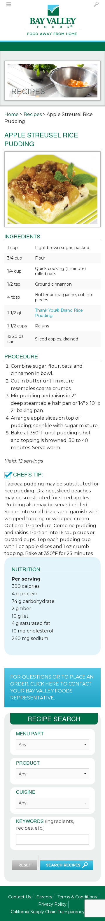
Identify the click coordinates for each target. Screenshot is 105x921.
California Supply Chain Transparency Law (52, 911)
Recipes (33, 114)
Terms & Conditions (77, 897)
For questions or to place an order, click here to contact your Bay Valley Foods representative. (52, 687)
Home (11, 114)
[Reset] (24, 865)
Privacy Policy (52, 904)
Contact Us (19, 897)
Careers (44, 897)
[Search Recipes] (66, 865)
